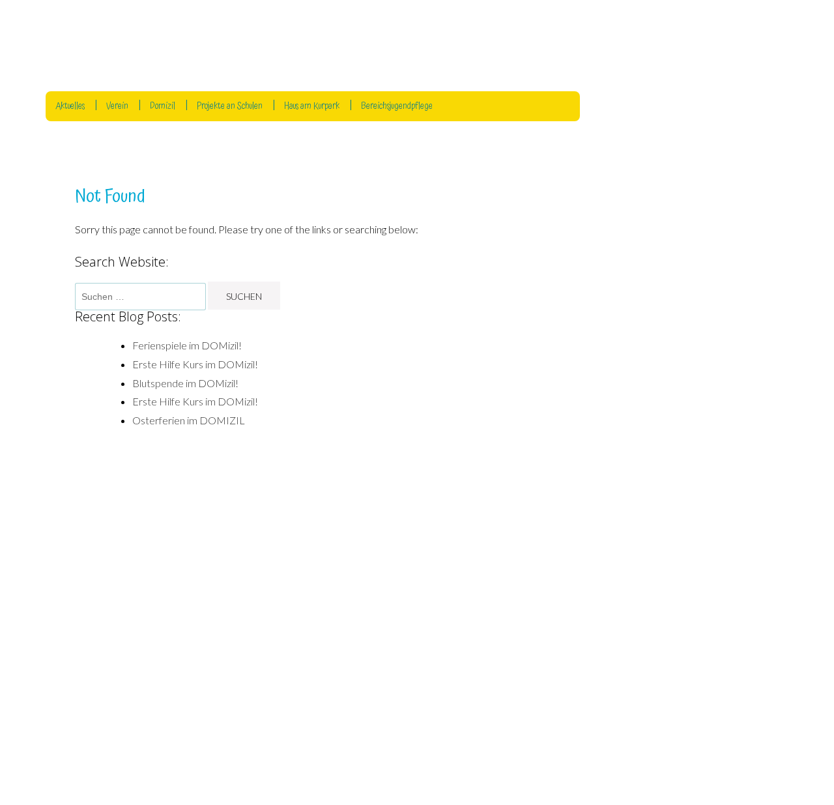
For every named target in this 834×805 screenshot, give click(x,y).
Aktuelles (70, 106)
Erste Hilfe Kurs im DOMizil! (195, 364)
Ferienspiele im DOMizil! (187, 345)
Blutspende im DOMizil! (185, 383)
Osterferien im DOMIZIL (188, 420)
